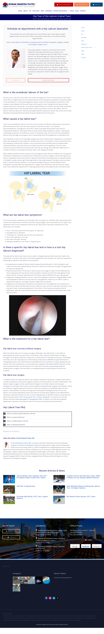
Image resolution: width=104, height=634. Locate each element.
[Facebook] (46, 598)
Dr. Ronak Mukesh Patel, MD (21, 443)
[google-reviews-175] (75, 545)
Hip (10, 431)
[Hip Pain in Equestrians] (9, 489)
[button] (37, 413)
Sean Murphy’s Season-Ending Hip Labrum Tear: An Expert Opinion (83, 487)
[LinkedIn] (53, 598)
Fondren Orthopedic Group (28, 445)
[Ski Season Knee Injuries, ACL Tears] (59, 500)
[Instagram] (50, 598)
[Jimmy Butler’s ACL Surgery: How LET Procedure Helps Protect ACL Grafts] (9, 479)
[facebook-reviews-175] (86, 545)
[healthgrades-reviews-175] (97, 545)
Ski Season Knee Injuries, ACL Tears (81, 496)
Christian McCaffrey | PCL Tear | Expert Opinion (32, 497)
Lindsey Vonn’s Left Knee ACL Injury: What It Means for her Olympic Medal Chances (83, 477)
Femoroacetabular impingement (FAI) (28, 399)
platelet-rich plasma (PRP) (48, 364)
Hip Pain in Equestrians (26, 486)
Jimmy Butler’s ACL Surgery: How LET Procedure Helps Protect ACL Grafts (32, 477)
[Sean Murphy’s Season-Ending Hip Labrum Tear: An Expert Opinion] (59, 489)
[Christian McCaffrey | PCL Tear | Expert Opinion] (9, 500)
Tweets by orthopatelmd (63, 577)
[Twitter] (57, 598)
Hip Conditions (15, 431)
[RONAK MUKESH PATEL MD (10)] (19, 3)
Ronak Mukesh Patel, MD (25, 438)
